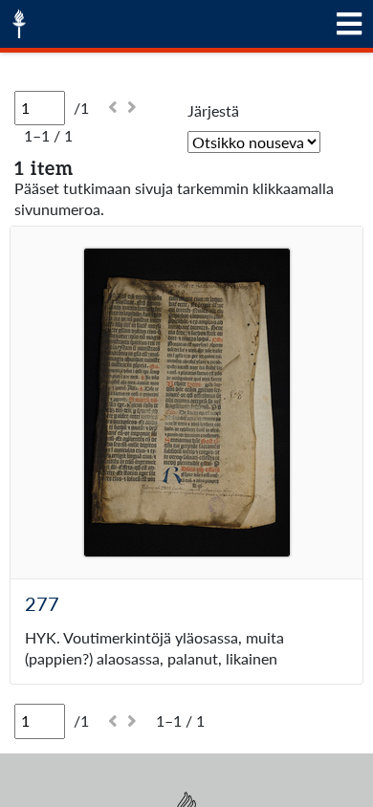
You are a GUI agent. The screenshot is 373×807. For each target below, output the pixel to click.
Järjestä (213, 110)
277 (42, 603)
